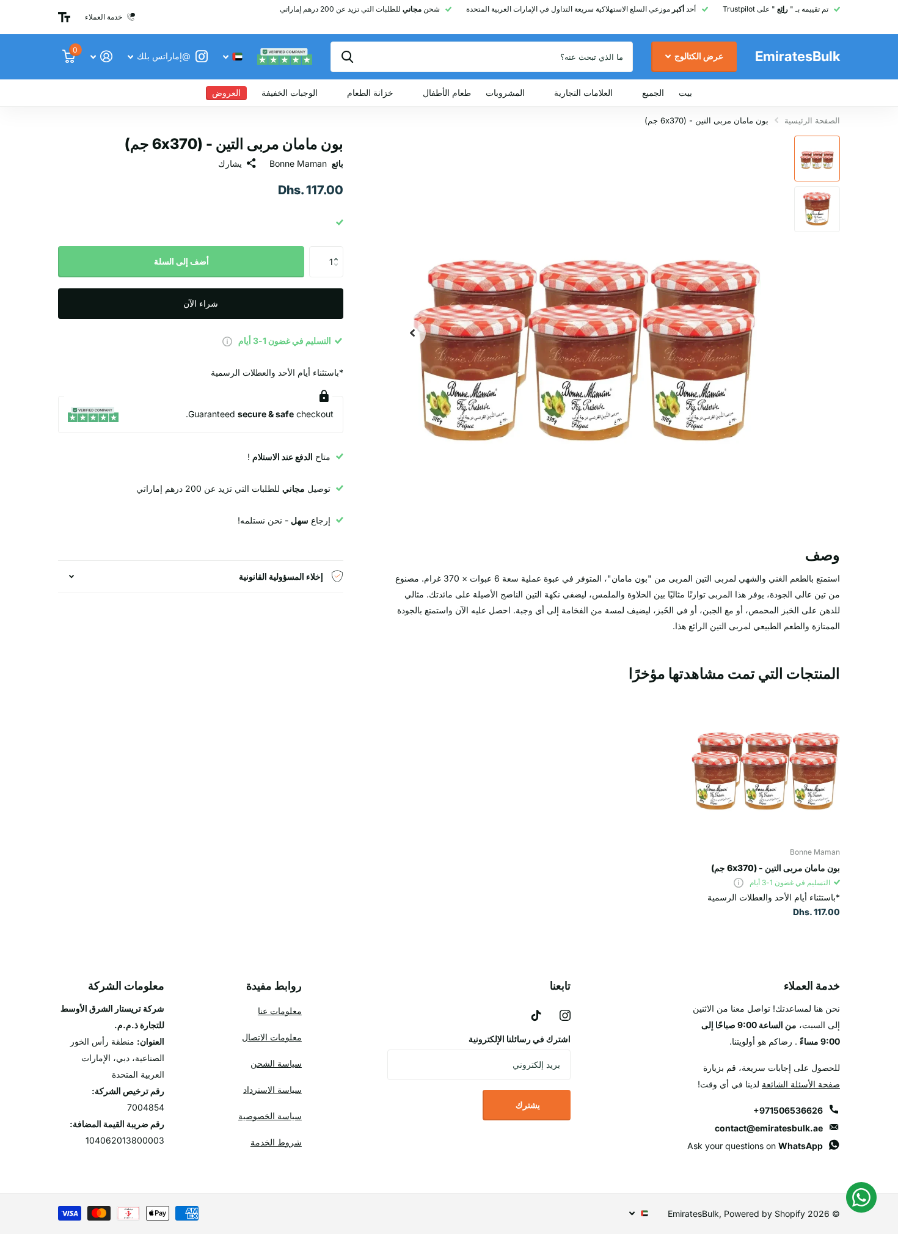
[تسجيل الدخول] (101, 56)
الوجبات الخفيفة (289, 92)
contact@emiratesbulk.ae (769, 1128)
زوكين (347, 57)
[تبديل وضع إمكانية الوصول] (64, 17)
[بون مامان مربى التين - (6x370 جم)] (766, 763)
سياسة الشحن (276, 1063)
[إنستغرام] (565, 1015)
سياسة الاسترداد (272, 1089)
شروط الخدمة (276, 1142)
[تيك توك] (536, 1015)
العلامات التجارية (583, 92)
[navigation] (817, 158)
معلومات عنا (280, 1011)
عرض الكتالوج (698, 56)
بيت (685, 92)
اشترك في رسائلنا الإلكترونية (520, 1039)
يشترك (527, 1105)
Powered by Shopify (764, 1213)
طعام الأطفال (447, 92)
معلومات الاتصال (272, 1037)
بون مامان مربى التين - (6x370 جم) (775, 868)
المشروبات (505, 92)
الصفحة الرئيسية (812, 120)
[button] (338, 250)
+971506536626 (788, 1110)
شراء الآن (200, 303)
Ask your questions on (755, 1146)
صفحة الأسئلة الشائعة (801, 1084)
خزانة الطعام (370, 92)
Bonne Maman (298, 163)
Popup (227, 340)
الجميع (653, 92)
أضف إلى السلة (181, 261)
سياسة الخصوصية (270, 1116)
